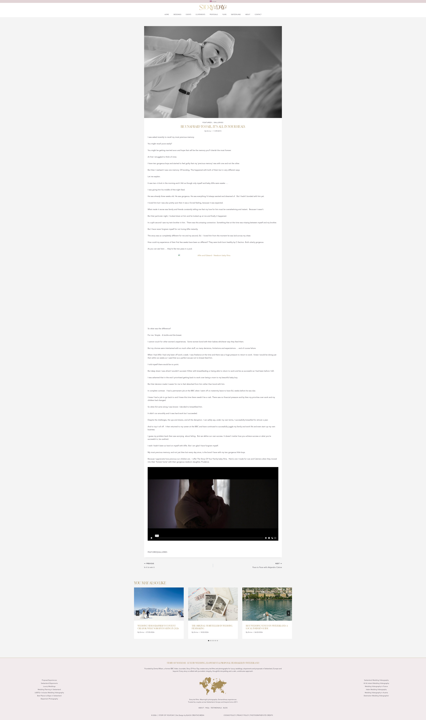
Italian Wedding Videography (376, 689)
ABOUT (201, 708)
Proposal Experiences (49, 680)
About (247, 14)
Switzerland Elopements (49, 683)
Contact (258, 14)
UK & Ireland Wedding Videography (376, 683)
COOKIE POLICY (230, 715)
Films (224, 14)
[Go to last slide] (137, 613)
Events (188, 14)
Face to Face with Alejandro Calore (267, 565)
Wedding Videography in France (376, 686)
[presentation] (159, 604)
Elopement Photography (49, 699)
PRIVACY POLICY (242, 715)
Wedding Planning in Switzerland (49, 689)
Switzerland (236, 14)
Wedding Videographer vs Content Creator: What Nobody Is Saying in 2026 (158, 627)
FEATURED (207, 123)
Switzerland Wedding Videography (376, 680)
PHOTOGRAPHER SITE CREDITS (261, 715)
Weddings (177, 14)
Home (167, 14)
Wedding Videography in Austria (376, 692)
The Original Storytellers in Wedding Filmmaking (212, 627)
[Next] (288, 613)
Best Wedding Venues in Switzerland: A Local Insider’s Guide (267, 627)
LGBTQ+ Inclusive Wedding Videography (49, 692)
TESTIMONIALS (216, 708)
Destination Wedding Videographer (376, 696)
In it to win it (149, 565)
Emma (209, 131)
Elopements (200, 14)
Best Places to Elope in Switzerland (49, 696)
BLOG (225, 708)
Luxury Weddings (49, 686)
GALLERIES (219, 123)
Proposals (214, 14)
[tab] (208, 640)
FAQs (207, 708)
